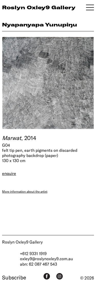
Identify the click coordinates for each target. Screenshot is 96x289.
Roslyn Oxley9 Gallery (22, 241)
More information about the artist (24, 191)
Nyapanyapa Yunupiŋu (39, 24)
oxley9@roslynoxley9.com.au (46, 258)
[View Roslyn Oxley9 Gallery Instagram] (59, 276)
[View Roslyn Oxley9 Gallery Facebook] (47, 276)
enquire (9, 173)
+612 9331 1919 (33, 253)
